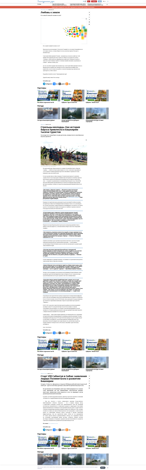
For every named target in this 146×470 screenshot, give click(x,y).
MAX (100, 1)
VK (88, 1)
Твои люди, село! (44, 9)
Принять (103, 467)
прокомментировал (73, 197)
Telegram (94, 1)
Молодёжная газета (53, 423)
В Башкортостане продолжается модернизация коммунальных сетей (95, 4)
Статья (39, 4)
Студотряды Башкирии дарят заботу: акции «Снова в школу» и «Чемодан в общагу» (78, 4)
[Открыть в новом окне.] (47, 84)
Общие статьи (44, 373)
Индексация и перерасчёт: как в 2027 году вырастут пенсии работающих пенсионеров (73, 7)
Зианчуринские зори (45, 1)
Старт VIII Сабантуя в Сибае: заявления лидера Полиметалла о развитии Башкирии (59, 4)
